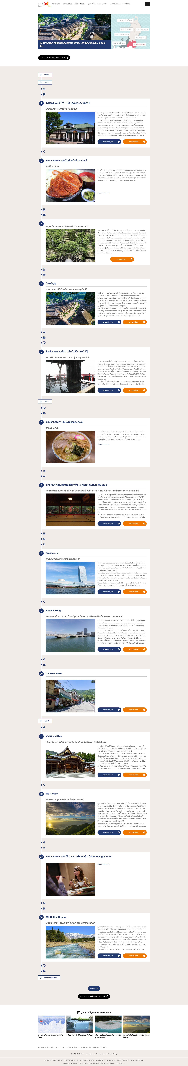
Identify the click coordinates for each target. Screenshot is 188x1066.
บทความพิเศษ (67, 4)
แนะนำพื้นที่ (56, 4)
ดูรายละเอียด (133, 142)
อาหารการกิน (102, 4)
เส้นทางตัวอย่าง (80, 4)
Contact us (89, 1053)
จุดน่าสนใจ (91, 4)
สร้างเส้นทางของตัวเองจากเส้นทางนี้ (53, 58)
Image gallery (100, 1053)
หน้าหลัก (41, 1047)
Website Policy (112, 1053)
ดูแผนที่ (92, 988)
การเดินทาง (126, 4)
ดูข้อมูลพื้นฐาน (43, 1016)
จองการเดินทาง (114, 4)
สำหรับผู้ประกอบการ (77, 1053)
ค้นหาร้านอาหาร (103, 193)
